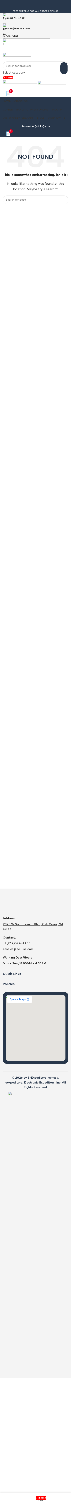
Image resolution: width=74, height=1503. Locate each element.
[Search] (64, 68)
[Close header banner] (4, 4)
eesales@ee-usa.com (18, 1216)
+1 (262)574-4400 (16, 1210)
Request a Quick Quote (35, 126)
